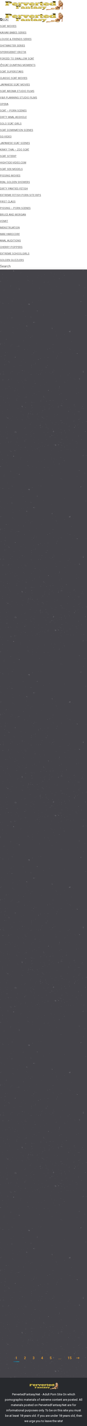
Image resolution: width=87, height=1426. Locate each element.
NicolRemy (20, 389)
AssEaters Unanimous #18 (35, 1112)
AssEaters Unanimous (25, 699)
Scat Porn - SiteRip (22, 472)
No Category (18, 610)
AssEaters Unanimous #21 (35, 784)
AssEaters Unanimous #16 (35, 1307)
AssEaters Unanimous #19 (35, 1021)
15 (70, 1358)
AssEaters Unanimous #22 (35, 690)
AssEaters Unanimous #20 (35, 899)
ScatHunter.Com (25, 464)
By (23, 408)
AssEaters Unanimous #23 (35, 602)
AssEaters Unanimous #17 (35, 1216)
